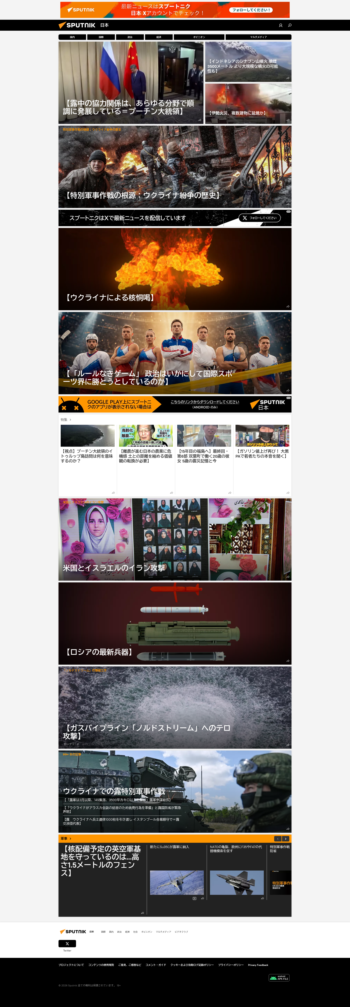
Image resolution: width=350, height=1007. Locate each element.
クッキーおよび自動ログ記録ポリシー (192, 965)
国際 (103, 931)
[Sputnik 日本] (78, 29)
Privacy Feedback (258, 965)
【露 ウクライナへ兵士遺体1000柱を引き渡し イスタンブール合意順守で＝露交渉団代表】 (121, 821)
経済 (127, 931)
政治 (119, 931)
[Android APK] (279, 978)
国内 (111, 931)
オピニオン (146, 931)
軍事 (64, 838)
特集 (64, 419)
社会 (135, 931)
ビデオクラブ (181, 931)
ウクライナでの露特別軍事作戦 (114, 791)
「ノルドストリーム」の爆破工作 (85, 670)
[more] (200, 120)
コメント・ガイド (156, 965)
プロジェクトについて (71, 965)
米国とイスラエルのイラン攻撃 (83, 502)
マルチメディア (163, 931)
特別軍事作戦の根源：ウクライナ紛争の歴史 (92, 130)
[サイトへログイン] (280, 25)
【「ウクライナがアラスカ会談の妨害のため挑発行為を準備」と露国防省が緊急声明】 (122, 810)
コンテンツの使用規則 (101, 965)
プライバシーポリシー (231, 965)
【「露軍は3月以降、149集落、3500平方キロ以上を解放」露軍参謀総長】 (117, 800)
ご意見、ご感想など (129, 965)
